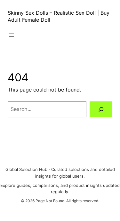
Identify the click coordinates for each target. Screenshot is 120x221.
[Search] (101, 109)
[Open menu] (11, 35)
